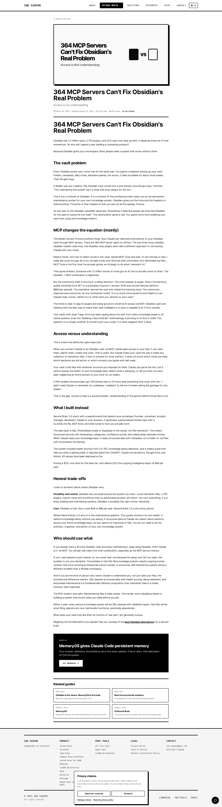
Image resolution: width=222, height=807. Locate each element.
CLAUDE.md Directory (69, 768)
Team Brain (65, 753)
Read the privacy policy (103, 800)
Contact (181, 5)
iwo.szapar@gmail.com (176, 746)
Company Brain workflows (71, 757)
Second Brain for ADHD (70, 760)
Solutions (133, 5)
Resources (152, 5)
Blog (167, 5)
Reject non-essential (94, 793)
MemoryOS (64, 764)
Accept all (128, 793)
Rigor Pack (100, 750)
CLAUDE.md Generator (105, 753)
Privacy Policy (138, 746)
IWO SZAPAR (32, 5)
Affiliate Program (175, 750)
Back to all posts (63, 19)
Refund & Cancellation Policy (145, 753)
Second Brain (110, 5)
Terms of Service (139, 750)
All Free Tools (102, 746)
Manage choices (84, 800)
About (92, 5)
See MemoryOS (69, 663)
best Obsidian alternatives (139, 622)
